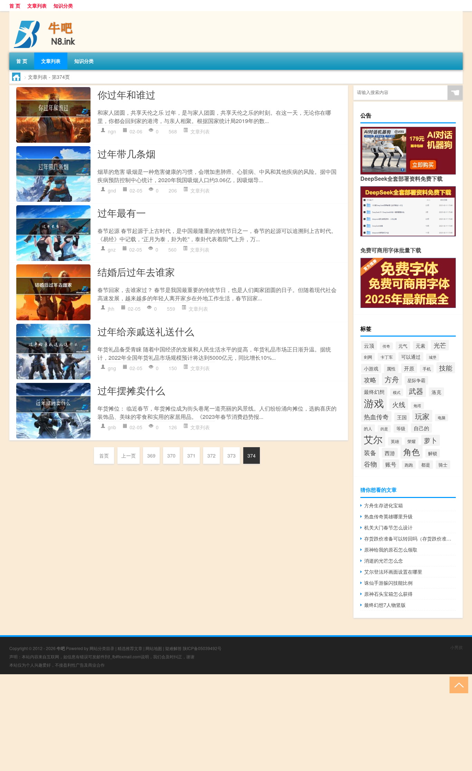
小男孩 (456, 647)
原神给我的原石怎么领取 (390, 549)
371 (191, 455)
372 (211, 455)
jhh (111, 308)
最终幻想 (374, 391)
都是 (425, 464)
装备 (370, 452)
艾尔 (373, 439)
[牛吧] (45, 13)
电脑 (441, 417)
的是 (384, 428)
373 (231, 455)
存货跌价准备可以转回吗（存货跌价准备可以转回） (410, 538)
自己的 (421, 428)
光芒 (440, 345)
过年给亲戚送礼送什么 (145, 331)
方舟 (392, 379)
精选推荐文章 (129, 648)
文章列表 (37, 5)
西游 (390, 453)
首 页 (14, 5)
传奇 (386, 346)
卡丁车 (386, 357)
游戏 (374, 402)
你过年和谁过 (126, 94)
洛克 (436, 391)
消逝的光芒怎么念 (383, 560)
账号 (390, 464)
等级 (400, 428)
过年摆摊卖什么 (131, 390)
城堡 (432, 357)
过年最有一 (121, 212)
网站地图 (153, 648)
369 (151, 455)
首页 (104, 455)
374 (251, 455)
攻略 (370, 379)
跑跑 (409, 465)
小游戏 (371, 368)
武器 (416, 391)
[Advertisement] (207, 722)
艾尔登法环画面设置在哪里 (393, 571)
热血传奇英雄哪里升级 (388, 516)
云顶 (369, 345)
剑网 (368, 357)
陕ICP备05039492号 (202, 648)
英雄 (395, 441)
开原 (409, 368)
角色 (411, 452)
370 (171, 455)
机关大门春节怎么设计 (388, 527)
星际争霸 (416, 380)
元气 (402, 345)
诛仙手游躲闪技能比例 (388, 582)
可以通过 (411, 356)
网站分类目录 (101, 648)
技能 (445, 367)
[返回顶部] (457, 684)
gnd (112, 190)
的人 (368, 428)
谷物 (370, 463)
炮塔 (417, 405)
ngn (112, 131)
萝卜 (430, 440)
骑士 (442, 464)
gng (112, 368)
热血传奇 (376, 416)
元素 (420, 345)
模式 (396, 392)
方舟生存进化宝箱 (383, 505)
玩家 (422, 416)
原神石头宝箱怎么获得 (388, 593)
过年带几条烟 (126, 153)
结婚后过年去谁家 (136, 272)
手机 (427, 369)
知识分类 (63, 5)
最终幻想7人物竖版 (385, 604)
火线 (398, 404)
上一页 (128, 455)
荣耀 (411, 441)
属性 (391, 368)
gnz (112, 249)
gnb (112, 427)
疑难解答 (173, 648)
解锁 (432, 453)
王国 (402, 417)
